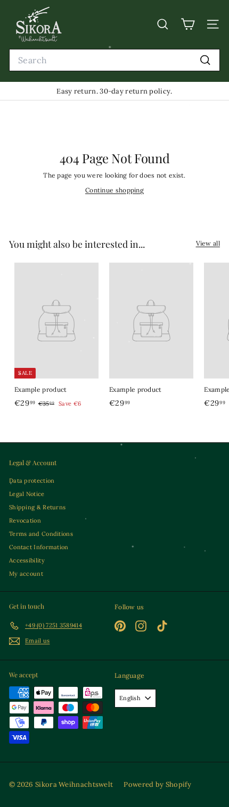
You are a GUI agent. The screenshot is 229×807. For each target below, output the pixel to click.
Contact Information (39, 547)
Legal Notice (27, 494)
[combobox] (114, 60)
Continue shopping (114, 190)
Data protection (32, 480)
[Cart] (187, 24)
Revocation (25, 520)
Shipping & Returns (37, 507)
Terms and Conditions (41, 533)
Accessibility (27, 560)
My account (26, 573)
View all (208, 243)
